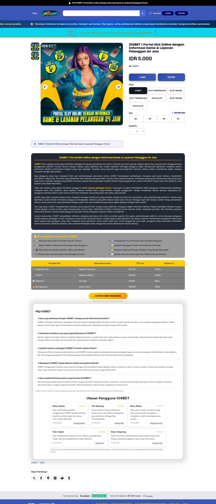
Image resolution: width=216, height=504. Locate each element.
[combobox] (101, 13)
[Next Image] (118, 86)
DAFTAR (181, 13)
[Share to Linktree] (48, 478)
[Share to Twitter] (34, 478)
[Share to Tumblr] (69, 478)
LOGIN (167, 13)
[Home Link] (50, 13)
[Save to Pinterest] (55, 478)
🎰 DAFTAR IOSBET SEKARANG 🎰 (108, 296)
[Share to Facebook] (41, 478)
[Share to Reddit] (62, 478)
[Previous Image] (45, 86)
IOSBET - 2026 (37, 463)
